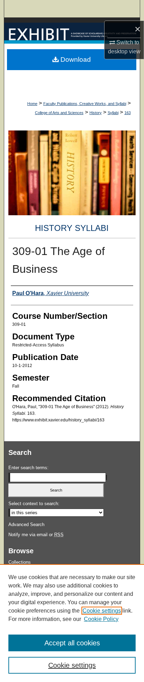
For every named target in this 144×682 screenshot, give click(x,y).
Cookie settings (101, 611)
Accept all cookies (72, 643)
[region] (72, 623)
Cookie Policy (101, 619)
